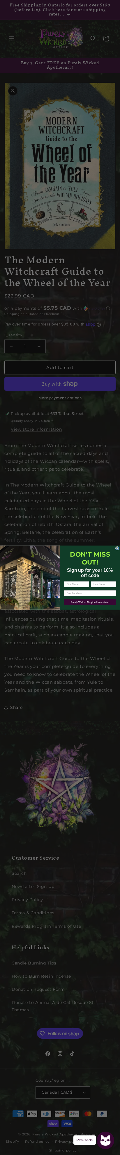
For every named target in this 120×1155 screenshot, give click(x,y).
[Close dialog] (117, 548)
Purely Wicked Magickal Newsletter (90, 602)
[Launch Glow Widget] (105, 1140)
